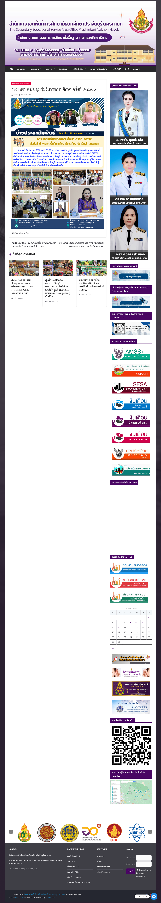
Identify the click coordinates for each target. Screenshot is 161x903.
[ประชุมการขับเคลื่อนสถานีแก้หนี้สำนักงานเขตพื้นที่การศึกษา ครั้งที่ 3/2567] (91, 262)
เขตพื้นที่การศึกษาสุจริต (98, 68)
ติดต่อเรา (136, 68)
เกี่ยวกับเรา (21, 68)
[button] (26, 69)
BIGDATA (117, 68)
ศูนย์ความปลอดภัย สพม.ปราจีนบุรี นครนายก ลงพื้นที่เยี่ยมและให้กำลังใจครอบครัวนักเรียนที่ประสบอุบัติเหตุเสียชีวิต (57, 288)
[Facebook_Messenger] (154, 896)
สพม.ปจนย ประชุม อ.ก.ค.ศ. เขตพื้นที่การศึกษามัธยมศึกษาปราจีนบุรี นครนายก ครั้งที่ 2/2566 (34, 244)
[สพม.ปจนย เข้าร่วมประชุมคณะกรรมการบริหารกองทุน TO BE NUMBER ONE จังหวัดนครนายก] (24, 262)
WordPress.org (103, 872)
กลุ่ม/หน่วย (35, 68)
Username (130, 857)
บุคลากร (49, 68)
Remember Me (145, 869)
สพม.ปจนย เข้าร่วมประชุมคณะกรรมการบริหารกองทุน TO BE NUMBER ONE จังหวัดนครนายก (81, 244)
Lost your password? (140, 875)
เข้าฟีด (99, 861)
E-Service (78, 68)
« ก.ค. (112, 648)
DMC (127, 68)
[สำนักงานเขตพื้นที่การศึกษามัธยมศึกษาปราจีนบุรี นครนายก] (80, 9)
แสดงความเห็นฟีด (103, 866)
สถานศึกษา (63, 68)
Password (130, 863)
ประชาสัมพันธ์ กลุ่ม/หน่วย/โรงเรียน (21, 83)
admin (15, 95)
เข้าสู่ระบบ (100, 856)
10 (119, 627)
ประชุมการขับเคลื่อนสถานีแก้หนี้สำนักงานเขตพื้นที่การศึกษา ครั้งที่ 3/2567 (91, 285)
